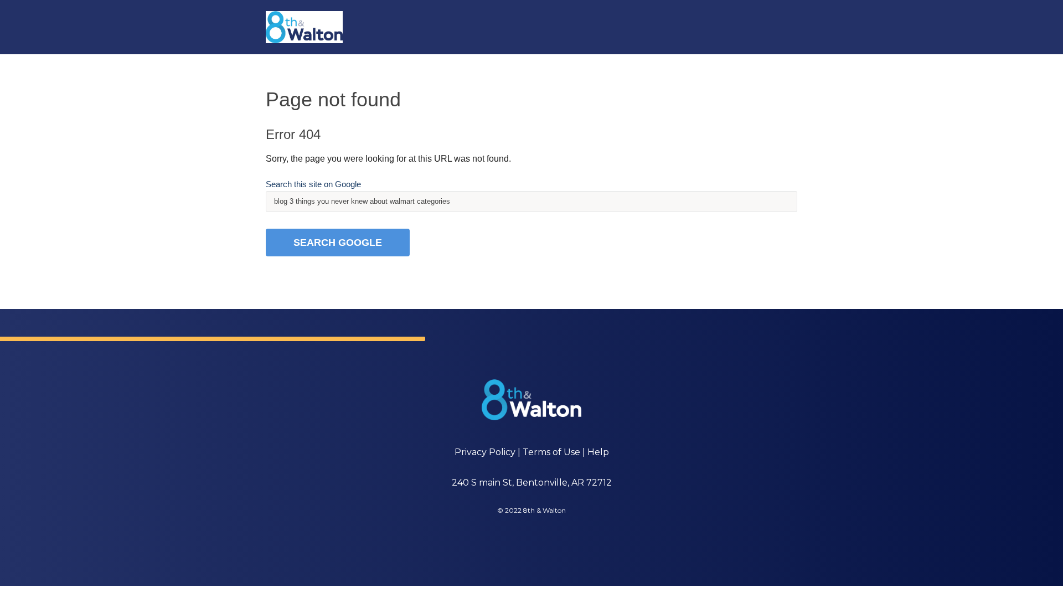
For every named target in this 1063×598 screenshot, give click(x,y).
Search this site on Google (313, 184)
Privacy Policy (485, 452)
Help (598, 452)
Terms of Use (551, 452)
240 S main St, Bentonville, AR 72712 (532, 482)
